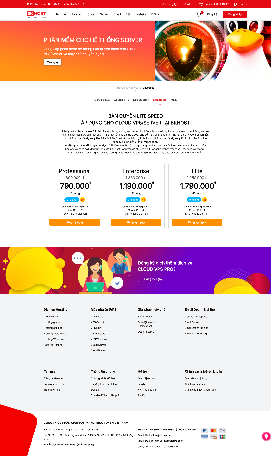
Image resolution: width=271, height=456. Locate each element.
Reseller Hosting (53, 344)
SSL (128, 14)
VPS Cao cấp (98, 322)
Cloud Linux (102, 99)
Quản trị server (146, 331)
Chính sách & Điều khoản (203, 371)
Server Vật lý (145, 316)
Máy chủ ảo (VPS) (104, 309)
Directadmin (141, 99)
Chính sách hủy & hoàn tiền (200, 389)
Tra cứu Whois (52, 389)
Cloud (91, 14)
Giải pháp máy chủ (151, 309)
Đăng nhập (235, 14)
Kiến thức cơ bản (147, 389)
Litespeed (159, 99)
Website (141, 14)
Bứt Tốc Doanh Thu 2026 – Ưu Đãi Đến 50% (55, 4)
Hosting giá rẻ (52, 322)
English (242, 4)
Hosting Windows (54, 339)
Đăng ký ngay (75, 222)
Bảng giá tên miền (54, 384)
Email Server (192, 322)
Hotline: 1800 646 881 (216, 4)
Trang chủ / (123, 87)
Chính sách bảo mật (196, 384)
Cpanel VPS (121, 99)
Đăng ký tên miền (54, 378)
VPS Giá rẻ (97, 316)
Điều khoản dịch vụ (196, 378)
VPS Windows (99, 339)
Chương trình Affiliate (103, 378)
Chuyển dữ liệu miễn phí (105, 395)
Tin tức (142, 395)
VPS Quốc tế (98, 333)
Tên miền (61, 14)
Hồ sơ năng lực (169, 4)
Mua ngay (52, 62)
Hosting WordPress (55, 333)
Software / (136, 87)
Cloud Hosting (52, 316)
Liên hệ (142, 384)
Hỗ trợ (186, 4)
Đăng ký (212, 14)
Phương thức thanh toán (104, 384)
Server (104, 14)
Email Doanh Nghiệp (200, 309)
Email (117, 14)
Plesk (173, 99)
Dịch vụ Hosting (55, 309)
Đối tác (156, 14)
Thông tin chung (103, 371)
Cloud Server (98, 344)
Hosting (77, 14)
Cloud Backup (99, 350)
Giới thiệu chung (147, 378)
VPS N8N (96, 327)
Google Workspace (196, 316)
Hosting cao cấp (53, 327)
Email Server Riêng (196, 333)
